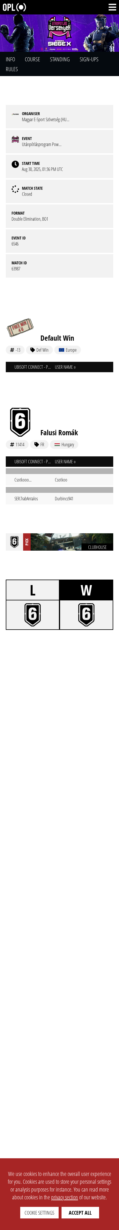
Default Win (57, 338)
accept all (80, 1212)
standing (60, 59)
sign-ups (89, 59)
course (32, 59)
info (10, 59)
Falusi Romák (59, 432)
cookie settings (39, 1212)
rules (12, 69)
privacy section (64, 1197)
